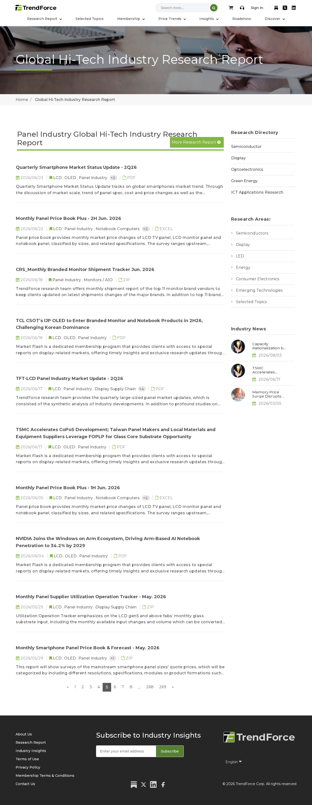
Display (238, 158)
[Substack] (276, 8)
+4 (142, 389)
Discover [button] (273, 19)
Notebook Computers (118, 228)
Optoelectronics (247, 169)
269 (162, 687)
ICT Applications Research (257, 192)
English (232, 762)
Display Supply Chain (116, 389)
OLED (70, 177)
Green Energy (244, 181)
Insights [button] (207, 19)
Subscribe (170, 751)
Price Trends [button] (170, 19)
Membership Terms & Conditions (45, 775)
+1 (112, 658)
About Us (24, 734)
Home (22, 99)
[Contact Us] (242, 7)
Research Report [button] (42, 19)
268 (150, 687)
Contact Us (25, 784)
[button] (131, 18)
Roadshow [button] (241, 19)
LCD (58, 177)
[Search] (213, 7)
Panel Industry (93, 177)
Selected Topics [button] (90, 19)
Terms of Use (27, 759)
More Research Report (194, 142)
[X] (285, 8)
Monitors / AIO (99, 280)
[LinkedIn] (294, 8)
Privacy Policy (28, 767)
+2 (113, 177)
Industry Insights (31, 751)
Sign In (257, 8)
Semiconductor (246, 146)
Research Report (31, 742)
